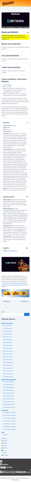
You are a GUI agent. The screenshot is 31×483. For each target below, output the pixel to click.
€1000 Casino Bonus (8, 362)
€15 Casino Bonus (7, 331)
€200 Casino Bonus (8, 351)
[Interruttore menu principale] (28, 3)
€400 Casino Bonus (8, 356)
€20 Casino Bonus (7, 334)
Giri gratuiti (19, 27)
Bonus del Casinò (18, 283)
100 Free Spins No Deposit (9, 429)
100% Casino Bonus (8, 365)
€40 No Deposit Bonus (8, 398)
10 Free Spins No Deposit (9, 412)
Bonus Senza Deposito (9, 379)
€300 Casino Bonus (8, 354)
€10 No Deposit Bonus (8, 387)
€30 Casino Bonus (7, 339)
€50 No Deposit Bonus (8, 401)
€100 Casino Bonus (8, 348)
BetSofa (14, 125)
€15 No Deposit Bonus (8, 390)
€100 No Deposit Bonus (9, 404)
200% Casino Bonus (8, 368)
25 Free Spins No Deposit (9, 421)
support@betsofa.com (13, 250)
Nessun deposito (11, 27)
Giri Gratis (5, 410)
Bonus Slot (5, 434)
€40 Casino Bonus (7, 342)
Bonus (3, 27)
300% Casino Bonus (8, 371)
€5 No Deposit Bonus (8, 381)
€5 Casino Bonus (7, 325)
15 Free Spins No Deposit (9, 415)
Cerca (3, 311)
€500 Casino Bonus (8, 359)
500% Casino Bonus (8, 376)
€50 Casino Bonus (7, 345)
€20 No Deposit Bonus (8, 393)
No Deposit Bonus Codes (9, 407)
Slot (3, 432)
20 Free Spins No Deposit (9, 418)
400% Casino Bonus (8, 373)
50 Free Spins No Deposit (9, 426)
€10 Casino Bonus (7, 328)
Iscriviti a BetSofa (7, 84)
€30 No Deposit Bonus (8, 396)
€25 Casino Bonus (7, 337)
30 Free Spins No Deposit (9, 423)
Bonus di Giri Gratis (15, 285)
